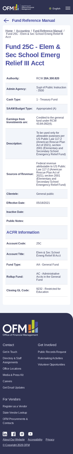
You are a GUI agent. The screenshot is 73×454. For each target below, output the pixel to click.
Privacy (50, 439)
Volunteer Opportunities (51, 364)
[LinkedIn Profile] (5, 433)
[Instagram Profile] (22, 433)
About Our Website (14, 439)
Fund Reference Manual (33, 20)
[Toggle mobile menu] (68, 8)
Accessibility (35, 439)
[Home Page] (20, 328)
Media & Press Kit (13, 375)
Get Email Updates (14, 387)
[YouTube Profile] (30, 433)
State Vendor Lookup (15, 412)
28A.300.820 (51, 78)
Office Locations (12, 368)
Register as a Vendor (15, 406)
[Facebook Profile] (13, 433)
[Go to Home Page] (18, 7)
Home (9, 30)
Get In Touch (10, 351)
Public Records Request (52, 351)
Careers (7, 381)
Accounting (23, 30)
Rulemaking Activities (50, 358)
